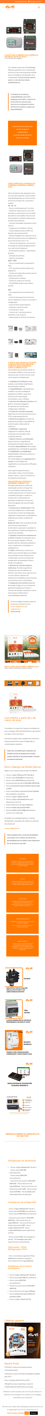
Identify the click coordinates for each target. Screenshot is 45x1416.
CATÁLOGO (17, 668)
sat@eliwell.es (16, 609)
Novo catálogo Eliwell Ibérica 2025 (17, 1380)
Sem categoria (18, 58)
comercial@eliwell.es (18, 606)
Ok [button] (27, 1413)
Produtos (29, 668)
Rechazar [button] (34, 1413)
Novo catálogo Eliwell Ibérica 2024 (21, 667)
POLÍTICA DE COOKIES (15, 1413)
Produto (23, 668)
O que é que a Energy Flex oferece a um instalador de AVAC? (21, 56)
